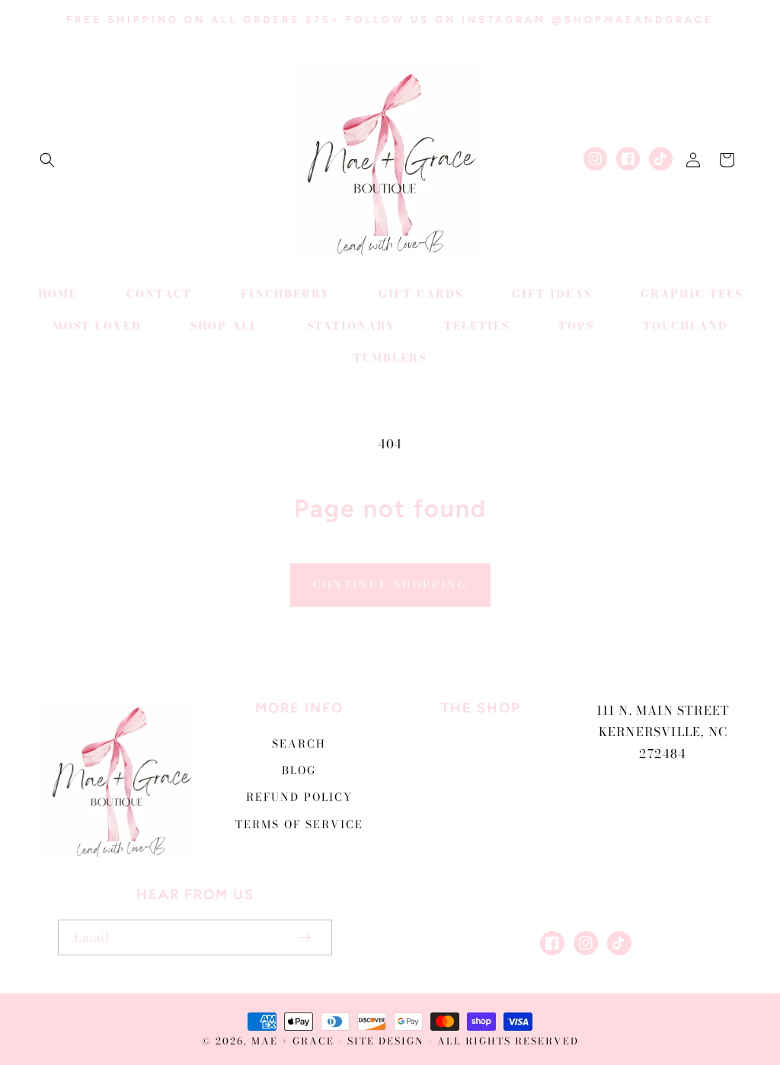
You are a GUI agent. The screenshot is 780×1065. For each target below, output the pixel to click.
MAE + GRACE (294, 1041)
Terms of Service (299, 824)
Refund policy (299, 797)
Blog (299, 770)
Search (299, 743)
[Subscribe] (304, 937)
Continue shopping (390, 584)
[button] (47, 160)
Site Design (385, 1041)
